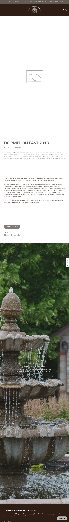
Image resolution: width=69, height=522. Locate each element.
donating (31, 514)
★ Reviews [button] (67, 262)
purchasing (50, 514)
